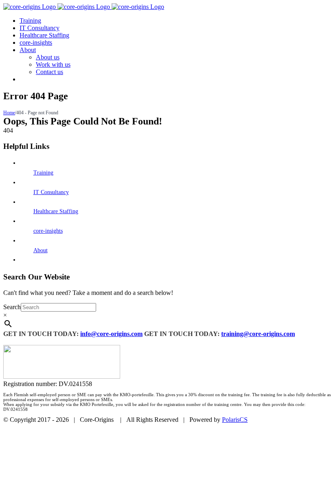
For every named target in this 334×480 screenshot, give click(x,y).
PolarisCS (235, 419)
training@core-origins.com (258, 333)
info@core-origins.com (111, 333)
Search (12, 306)
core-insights (48, 231)
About (40, 250)
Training (43, 173)
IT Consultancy (51, 192)
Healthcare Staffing (55, 211)
